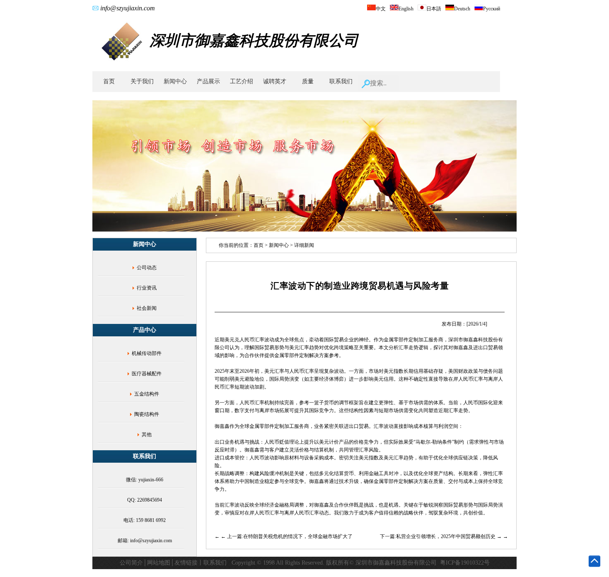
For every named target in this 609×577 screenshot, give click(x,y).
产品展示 (208, 81)
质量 (308, 81)
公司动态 (147, 267)
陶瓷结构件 (146, 414)
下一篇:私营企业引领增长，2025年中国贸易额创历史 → (441, 536)
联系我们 (341, 81)
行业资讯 (147, 288)
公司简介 (131, 563)
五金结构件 (146, 394)
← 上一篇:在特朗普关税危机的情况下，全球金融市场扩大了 (287, 536)
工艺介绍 (241, 81)
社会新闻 (147, 308)
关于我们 (142, 81)
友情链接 (186, 563)
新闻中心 (175, 81)
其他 (147, 434)
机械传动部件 (147, 353)
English (406, 9)
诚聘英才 (274, 81)
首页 (109, 81)
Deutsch (462, 9)
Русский (491, 9)
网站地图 (158, 563)
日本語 (433, 9)
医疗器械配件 (147, 374)
